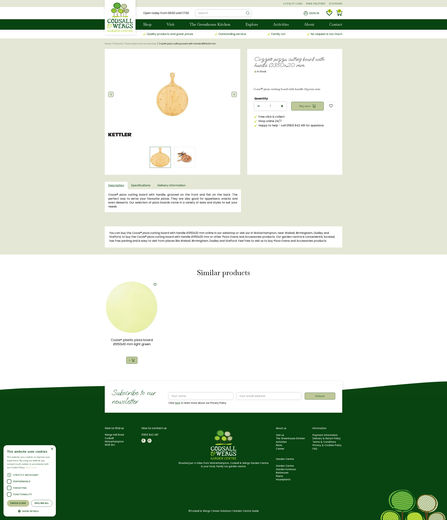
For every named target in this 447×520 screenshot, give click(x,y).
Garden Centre (285, 466)
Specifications (140, 185)
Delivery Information (171, 185)
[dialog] (29, 481)
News (279, 445)
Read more (31, 467)
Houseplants (283, 479)
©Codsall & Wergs (199, 511)
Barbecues (282, 472)
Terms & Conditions (324, 442)
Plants (279, 476)
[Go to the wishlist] (329, 13)
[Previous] (110, 94)
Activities (281, 442)
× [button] (52, 449)
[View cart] (339, 13)
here (177, 403)
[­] (143, 441)
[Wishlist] (329, 13)
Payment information (325, 435)
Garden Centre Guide (246, 511)
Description (116, 185)
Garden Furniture (286, 469)
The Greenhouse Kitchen (290, 438)
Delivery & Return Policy (327, 438)
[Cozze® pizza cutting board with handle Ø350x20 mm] (172, 94)
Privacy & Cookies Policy (327, 445)
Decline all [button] (42, 503)
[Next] (234, 94)
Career (280, 448)
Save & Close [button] (18, 503)
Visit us (280, 435)
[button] (29, 511)
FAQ (315, 448)
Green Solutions (221, 511)
